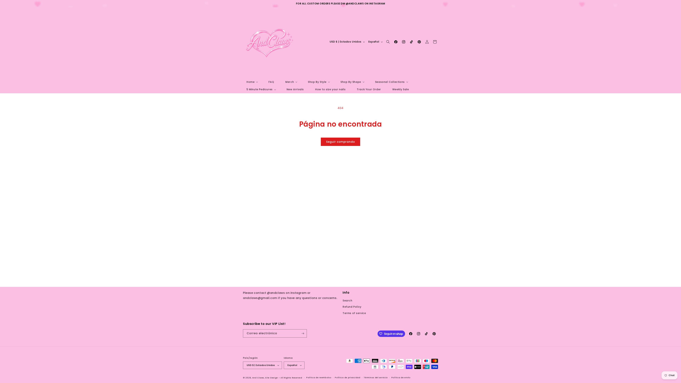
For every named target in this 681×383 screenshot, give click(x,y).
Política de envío (401, 377)
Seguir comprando (340, 142)
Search (347, 300)
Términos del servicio (376, 377)
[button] (251, 82)
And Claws (258, 377)
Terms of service (354, 313)
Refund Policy (352, 307)
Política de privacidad (347, 377)
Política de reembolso (318, 377)
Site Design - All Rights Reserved (283, 377)
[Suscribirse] (303, 333)
